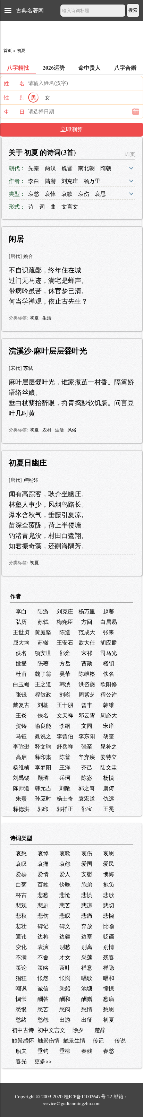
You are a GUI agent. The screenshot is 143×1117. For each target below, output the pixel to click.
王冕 (108, 808)
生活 (46, 318)
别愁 (64, 946)
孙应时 (43, 798)
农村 (46, 430)
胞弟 (86, 884)
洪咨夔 (86, 684)
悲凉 (86, 905)
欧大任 (86, 642)
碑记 (43, 926)
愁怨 (43, 1019)
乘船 (64, 988)
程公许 (108, 694)
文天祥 (65, 715)
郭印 (43, 808)
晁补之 (108, 746)
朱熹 (21, 798)
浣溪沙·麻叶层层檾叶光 (48, 350)
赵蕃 (108, 611)
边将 (43, 936)
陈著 (43, 663)
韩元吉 (43, 788)
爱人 (64, 874)
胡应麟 (108, 642)
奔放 (86, 926)
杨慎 (108, 777)
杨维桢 (21, 767)
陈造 (64, 632)
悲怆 (64, 894)
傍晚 (64, 884)
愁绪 (21, 1019)
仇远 (108, 798)
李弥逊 (21, 746)
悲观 (21, 905)
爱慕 (21, 874)
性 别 (14, 97)
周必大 (108, 715)
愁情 (86, 1009)
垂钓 (43, 1050)
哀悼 (50, 193)
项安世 (43, 652)
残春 (108, 957)
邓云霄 (86, 715)
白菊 (21, 884)
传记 (98, 1040)
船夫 (21, 1050)
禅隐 (108, 967)
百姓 (43, 884)
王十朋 (65, 704)
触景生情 (74, 1040)
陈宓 (86, 777)
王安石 (65, 642)
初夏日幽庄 (28, 462)
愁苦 (43, 1009)
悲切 (108, 905)
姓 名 (14, 83)
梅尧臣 (65, 621)
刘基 (43, 704)
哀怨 (64, 863)
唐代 (15, 256)
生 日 (14, 111)
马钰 (21, 736)
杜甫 (21, 673)
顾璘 (43, 777)
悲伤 (43, 915)
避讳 (21, 936)
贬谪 (108, 936)
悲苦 (64, 905)
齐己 (86, 767)
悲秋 (21, 915)
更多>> (43, 1061)
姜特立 (108, 756)
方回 (86, 621)
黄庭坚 (43, 632)
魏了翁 (43, 673)
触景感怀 (23, 1040)
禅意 (86, 967)
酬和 (64, 998)
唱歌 (86, 977)
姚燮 (21, 663)
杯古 (21, 894)
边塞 (86, 936)
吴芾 (64, 673)
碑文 (64, 926)
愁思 (108, 1009)
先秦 (33, 168)
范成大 (86, 632)
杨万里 (92, 180)
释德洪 (21, 808)
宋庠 (108, 725)
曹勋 (86, 663)
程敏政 (43, 694)
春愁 (108, 1050)
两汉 (50, 168)
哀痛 (43, 863)
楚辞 (100, 1029)
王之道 (43, 684)
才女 (64, 957)
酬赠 (86, 998)
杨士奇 (65, 798)
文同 (86, 725)
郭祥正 (65, 808)
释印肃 (43, 756)
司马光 (108, 652)
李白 (33, 180)
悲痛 (86, 915)
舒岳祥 (65, 746)
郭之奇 (86, 788)
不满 (21, 957)
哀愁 (33, 193)
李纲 (64, 725)
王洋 (64, 767)
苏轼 (28, 368)
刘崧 (64, 694)
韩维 (108, 704)
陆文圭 (108, 767)
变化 (21, 946)
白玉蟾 (21, 684)
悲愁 (43, 894)
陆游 (50, 180)
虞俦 (108, 788)
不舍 (43, 957)
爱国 (86, 863)
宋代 (15, 368)
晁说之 (43, 736)
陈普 (64, 756)
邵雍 (64, 652)
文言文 (69, 206)
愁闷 (64, 1009)
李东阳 (86, 736)
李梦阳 (43, 767)
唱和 (108, 977)
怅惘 (64, 977)
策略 (43, 967)
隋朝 (105, 168)
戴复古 (21, 704)
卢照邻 (30, 480)
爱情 (43, 874)
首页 (7, 50)
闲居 (16, 238)
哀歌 (67, 193)
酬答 (43, 998)
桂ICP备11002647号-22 (88, 1096)
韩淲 (64, 684)
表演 (43, 946)
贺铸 (21, 725)
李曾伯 (65, 736)
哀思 (100, 193)
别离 (86, 946)
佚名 (21, 652)
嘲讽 (21, 988)
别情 (108, 946)
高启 (21, 756)
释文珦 (43, 746)
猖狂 (21, 977)
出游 (64, 1019)
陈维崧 (86, 673)
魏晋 (67, 168)
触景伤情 (48, 1040)
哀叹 (21, 863)
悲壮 (21, 926)
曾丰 (86, 704)
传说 (120, 1040)
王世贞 (21, 632)
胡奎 (108, 736)
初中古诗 (23, 1029)
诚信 (43, 988)
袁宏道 (86, 798)
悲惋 (108, 915)
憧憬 (108, 988)
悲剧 (43, 905)
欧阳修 (108, 684)
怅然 (43, 977)
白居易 (108, 621)
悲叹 (64, 915)
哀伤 (83, 193)
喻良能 (43, 725)
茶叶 (64, 967)
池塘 (86, 988)
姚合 (28, 256)
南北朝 (86, 168)
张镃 (21, 694)
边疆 (64, 936)
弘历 (21, 621)
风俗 (71, 430)
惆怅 (21, 998)
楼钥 (108, 663)
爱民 (108, 863)
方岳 (64, 663)
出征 (86, 1019)
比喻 (108, 926)
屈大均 (21, 642)
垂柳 (64, 1050)
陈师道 (21, 788)
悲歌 (108, 894)
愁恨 (21, 1009)
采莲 (86, 957)
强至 (86, 746)
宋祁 (86, 652)
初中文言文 (51, 1029)
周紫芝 (86, 694)
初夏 (34, 318)
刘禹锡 (21, 777)
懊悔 (108, 874)
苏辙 (43, 642)
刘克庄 (69, 180)
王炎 (21, 715)
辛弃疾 (86, 756)
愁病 (108, 998)
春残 (86, 1050)
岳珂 (64, 777)
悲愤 (86, 894)
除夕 (78, 1029)
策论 (21, 967)
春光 (21, 1061)
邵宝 (86, 808)
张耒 (108, 632)
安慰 (86, 874)
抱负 (108, 884)
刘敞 (64, 788)
